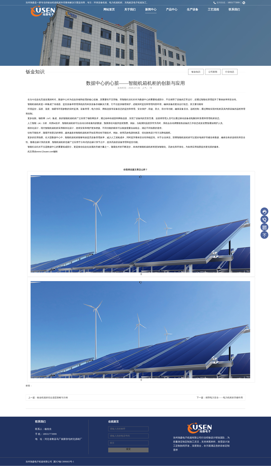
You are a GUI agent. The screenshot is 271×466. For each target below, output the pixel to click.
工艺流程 (213, 9)
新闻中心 (151, 9)
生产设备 (192, 9)
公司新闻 (212, 72)
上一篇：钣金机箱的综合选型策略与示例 (48, 397)
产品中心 (171, 9)
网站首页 (109, 9)
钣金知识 (195, 72)
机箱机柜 (130, 99)
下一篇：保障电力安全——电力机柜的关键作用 (220, 397)
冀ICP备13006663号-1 (63, 462)
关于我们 (130, 9)
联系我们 (234, 9)
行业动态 (229, 72)
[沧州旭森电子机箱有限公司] (41, 10)
